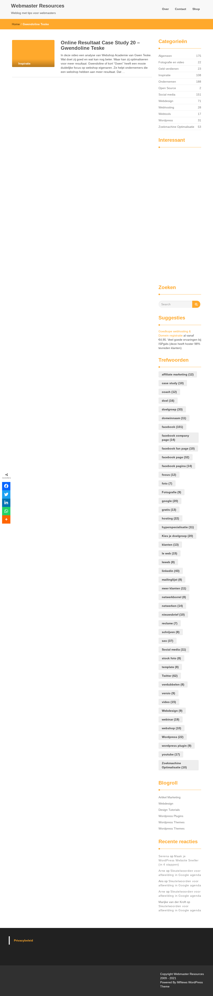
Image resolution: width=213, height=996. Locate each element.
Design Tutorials (169, 809)
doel (168, 400)
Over (165, 9)
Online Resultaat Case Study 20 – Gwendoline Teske (100, 45)
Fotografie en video (171, 62)
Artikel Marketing (170, 797)
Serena (164, 856)
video (169, 702)
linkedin (171, 571)
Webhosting (166, 107)
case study (173, 383)
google (170, 501)
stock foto (171, 658)
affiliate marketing (178, 374)
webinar (170, 719)
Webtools (165, 113)
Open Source (167, 88)
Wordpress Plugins (171, 816)
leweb (168, 562)
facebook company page (175, 437)
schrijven (171, 632)
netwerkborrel (174, 597)
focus (169, 474)
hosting (170, 518)
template (170, 667)
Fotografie (171, 492)
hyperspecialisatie (178, 527)
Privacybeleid (23, 940)
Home (16, 24)
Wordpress (166, 120)
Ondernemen (167, 81)
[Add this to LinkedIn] (6, 503)
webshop (171, 728)
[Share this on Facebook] (6, 486)
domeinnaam (174, 418)
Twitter (170, 675)
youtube (171, 754)
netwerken (172, 605)
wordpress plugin (176, 745)
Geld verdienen (169, 68)
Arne (162, 870)
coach (169, 392)
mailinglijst (172, 579)
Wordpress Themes (172, 822)
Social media (167, 94)
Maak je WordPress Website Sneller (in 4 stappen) (179, 860)
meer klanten (174, 588)
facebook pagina (177, 466)
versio (168, 693)
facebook (172, 426)
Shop (196, 9)
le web (169, 553)
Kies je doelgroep (177, 536)
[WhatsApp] (6, 511)
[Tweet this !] (6, 494)
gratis (169, 509)
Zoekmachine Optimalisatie (176, 126)
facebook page (175, 457)
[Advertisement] (175, 214)
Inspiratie (165, 75)
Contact (180, 9)
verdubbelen (173, 684)
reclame (169, 623)
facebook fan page (178, 448)
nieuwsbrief (173, 614)
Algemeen (165, 55)
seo (167, 640)
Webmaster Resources (37, 6)
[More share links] (6, 519)
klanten (170, 544)
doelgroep (172, 409)
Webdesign (166, 101)
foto (167, 483)
